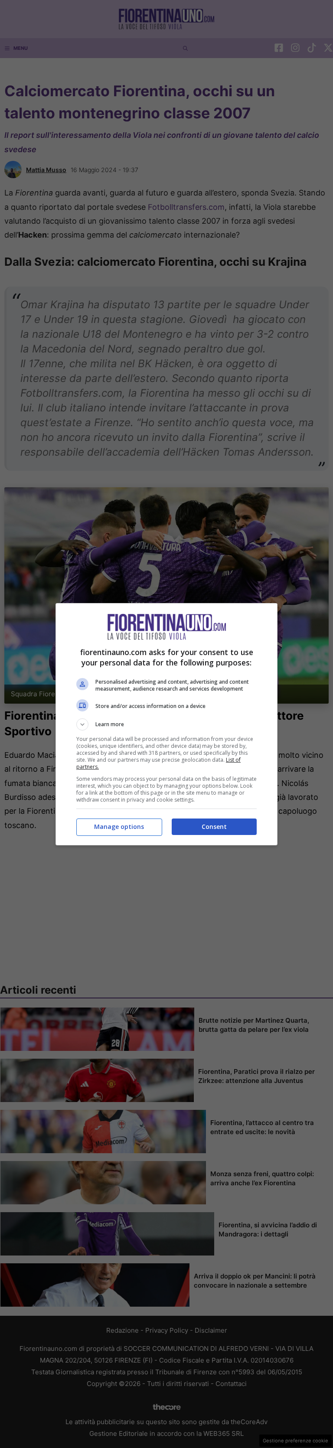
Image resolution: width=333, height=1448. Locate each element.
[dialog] (167, 724)
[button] (166, 724)
